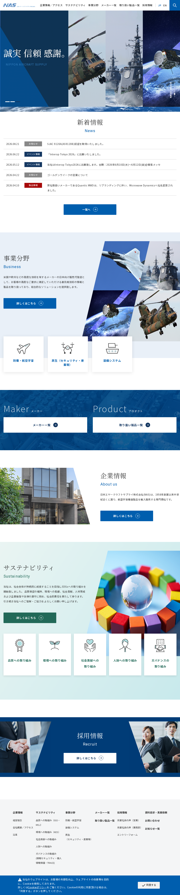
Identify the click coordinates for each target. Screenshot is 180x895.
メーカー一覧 (109, 5)
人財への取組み (44, 846)
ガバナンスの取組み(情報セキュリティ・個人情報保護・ (49, 858)
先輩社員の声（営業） (128, 820)
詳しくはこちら (26, 303)
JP (159, 5)
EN (165, 5)
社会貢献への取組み (46, 839)
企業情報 (18, 812)
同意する (149, 885)
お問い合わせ (152, 820)
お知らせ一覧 (152, 828)
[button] (7, 101)
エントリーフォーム (127, 834)
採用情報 (147, 5)
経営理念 (17, 820)
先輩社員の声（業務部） (129, 827)
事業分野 (93, 5)
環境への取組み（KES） (48, 832)
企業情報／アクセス (51, 5)
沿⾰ (15, 834)
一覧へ (86, 209)
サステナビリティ (75, 5)
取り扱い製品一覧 (129, 5)
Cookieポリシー (37, 887)
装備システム (72, 827)
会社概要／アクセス (23, 827)
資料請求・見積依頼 (156, 812)
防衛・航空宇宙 (73, 820)
